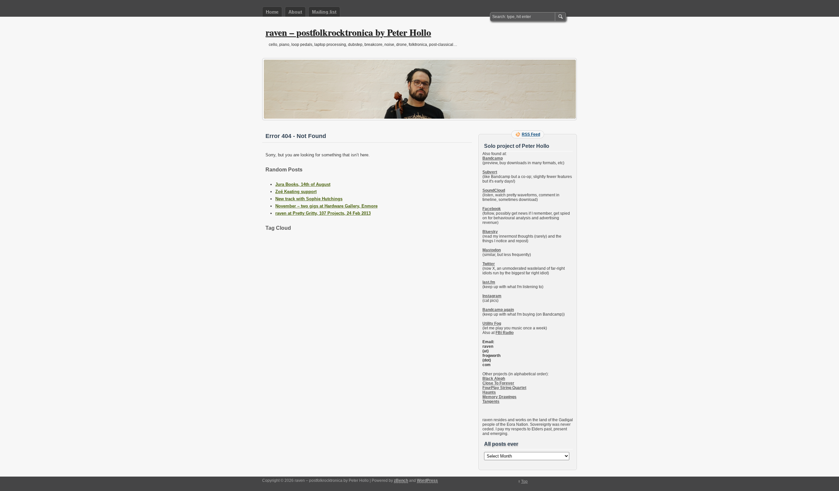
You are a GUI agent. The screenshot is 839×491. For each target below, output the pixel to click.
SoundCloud (493, 190)
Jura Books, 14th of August (302, 184)
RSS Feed (531, 134)
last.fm (488, 282)
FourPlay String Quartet (504, 387)
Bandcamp (492, 158)
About (295, 11)
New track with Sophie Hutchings (308, 198)
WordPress (427, 480)
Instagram (491, 296)
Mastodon (491, 250)
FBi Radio (505, 332)
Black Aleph (493, 378)
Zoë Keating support (296, 191)
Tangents (490, 401)
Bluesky (490, 231)
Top (524, 481)
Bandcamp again (498, 309)
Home (272, 11)
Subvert (489, 172)
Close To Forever (498, 383)
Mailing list (324, 11)
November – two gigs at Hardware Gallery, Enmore (326, 206)
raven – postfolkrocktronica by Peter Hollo (348, 32)
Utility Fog (491, 323)
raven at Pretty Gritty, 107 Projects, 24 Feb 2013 (323, 213)
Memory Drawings (499, 397)
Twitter (488, 264)
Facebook (491, 208)
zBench (401, 480)
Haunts (489, 392)
